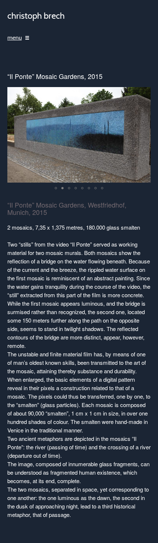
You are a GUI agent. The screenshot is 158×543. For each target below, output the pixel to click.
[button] (56, 188)
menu (14, 38)
